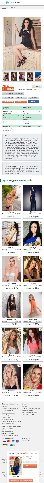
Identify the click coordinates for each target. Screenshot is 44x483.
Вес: (4, 116)
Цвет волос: (7, 111)
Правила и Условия (8, 413)
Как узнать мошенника (29, 412)
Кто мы (24, 406)
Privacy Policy (6, 417)
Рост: (25, 111)
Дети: (5, 122)
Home (4, 8)
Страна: (6, 107)
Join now (4, 406)
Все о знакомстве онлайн (10, 435)
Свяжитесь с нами (28, 414)
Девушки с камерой (8, 433)
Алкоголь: (27, 126)
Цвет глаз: (27, 107)
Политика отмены (7, 410)
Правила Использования (10, 408)
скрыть (33, 453)
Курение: (6, 126)
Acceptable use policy (9, 419)
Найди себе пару (7, 431)
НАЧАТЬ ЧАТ (30, 466)
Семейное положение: (27, 116)
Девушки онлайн (7, 429)
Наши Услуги (6, 415)
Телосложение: (28, 122)
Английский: (7, 129)
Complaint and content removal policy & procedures (12, 422)
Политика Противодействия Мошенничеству (31, 409)
